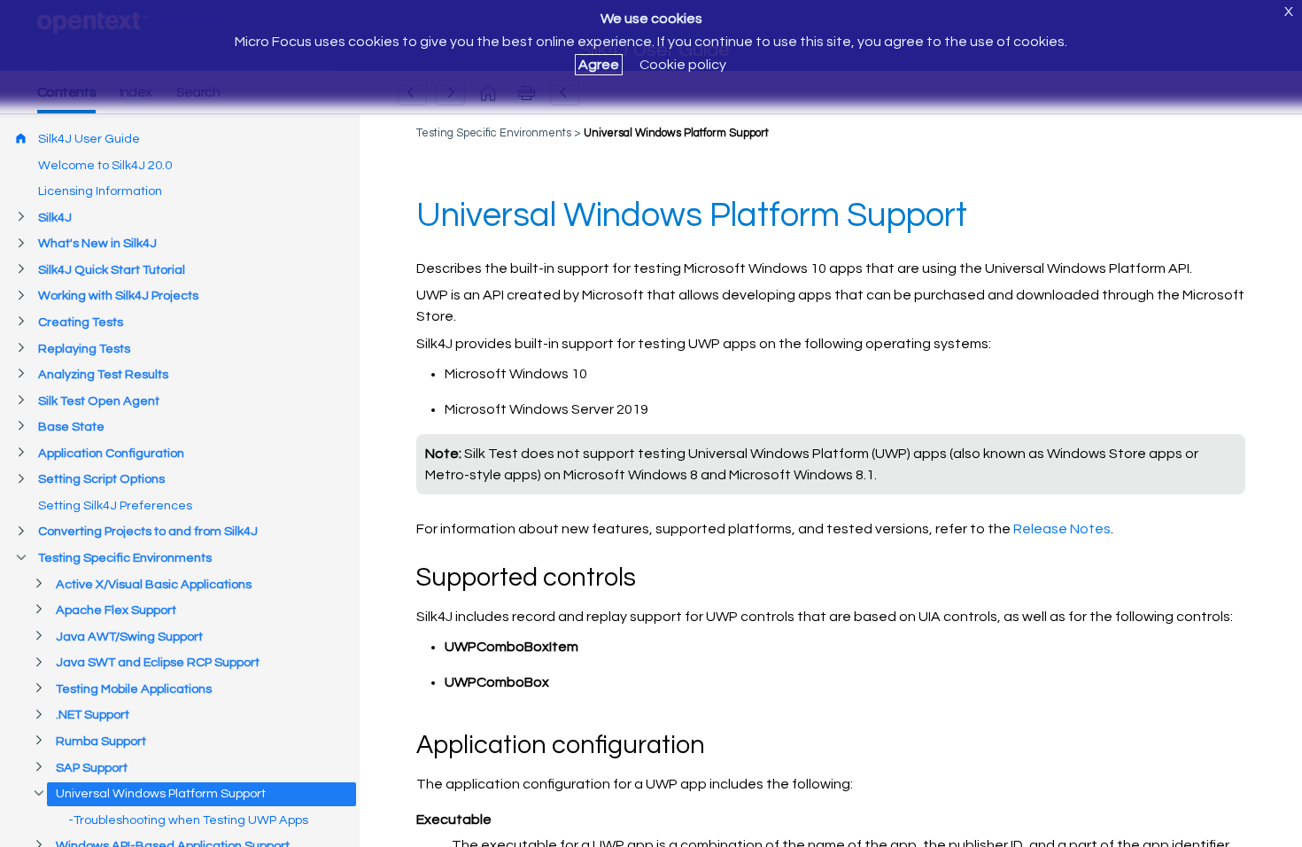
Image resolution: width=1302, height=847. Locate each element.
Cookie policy (682, 65)
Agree (598, 65)
